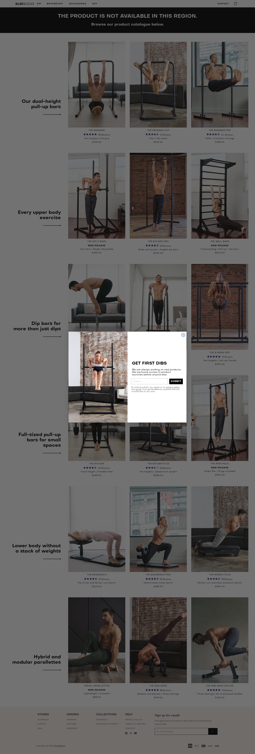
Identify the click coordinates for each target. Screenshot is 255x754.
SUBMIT (176, 381)
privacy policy (172, 387)
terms (138, 389)
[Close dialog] (183, 335)
